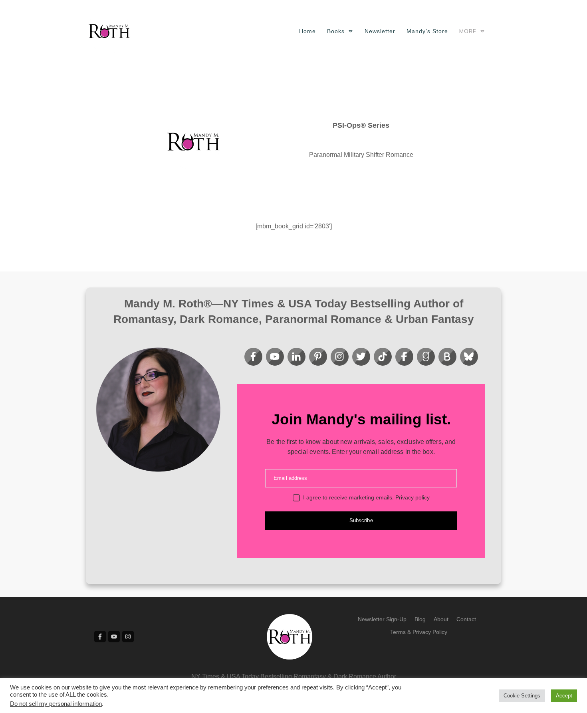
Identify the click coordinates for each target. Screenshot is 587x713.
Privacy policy (412, 497)
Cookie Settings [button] (522, 696)
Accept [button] (564, 696)
